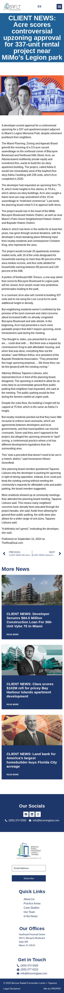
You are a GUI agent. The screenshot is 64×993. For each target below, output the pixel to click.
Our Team (29, 912)
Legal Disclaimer (12, 988)
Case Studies (31, 907)
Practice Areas (32, 903)
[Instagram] (38, 814)
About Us (29, 899)
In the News (30, 916)
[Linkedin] (32, 814)
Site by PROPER (52, 988)
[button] (59, 6)
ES (39, 6)
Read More (13, 634)
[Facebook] (26, 814)
